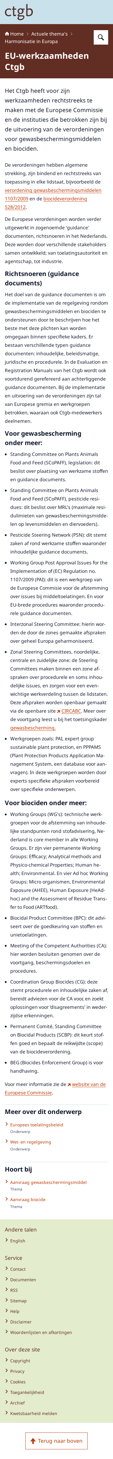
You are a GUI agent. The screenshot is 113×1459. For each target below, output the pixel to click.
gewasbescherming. (33, 727)
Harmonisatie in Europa (31, 41)
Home (17, 33)
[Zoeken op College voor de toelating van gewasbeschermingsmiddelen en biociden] (101, 37)
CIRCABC (71, 711)
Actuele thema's (49, 33)
